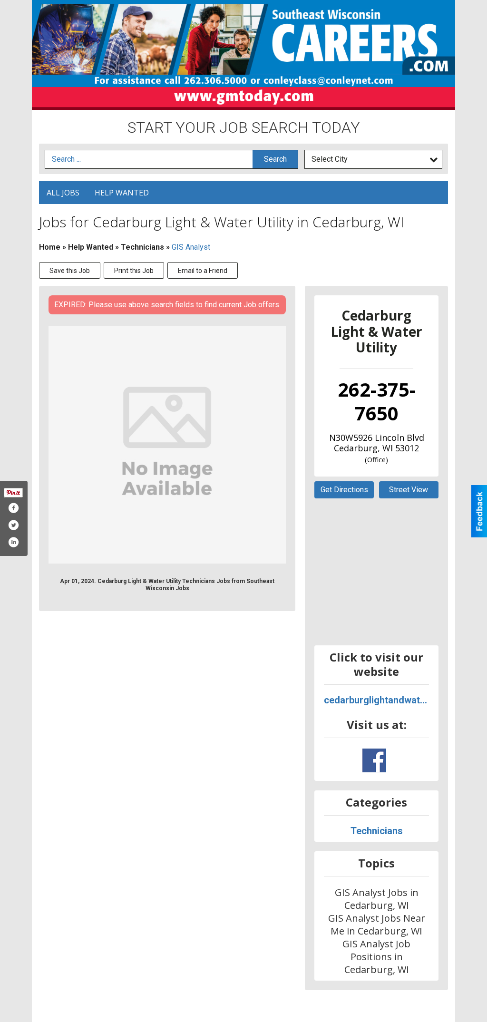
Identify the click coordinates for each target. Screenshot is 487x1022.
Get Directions (344, 489)
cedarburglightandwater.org (376, 700)
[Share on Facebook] (13, 508)
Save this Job (69, 270)
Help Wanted (122, 192)
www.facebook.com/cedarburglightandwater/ (374, 760)
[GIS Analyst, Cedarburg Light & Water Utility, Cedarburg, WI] (167, 445)
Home (49, 247)
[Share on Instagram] (13, 542)
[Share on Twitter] (13, 525)
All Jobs (63, 192)
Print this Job (134, 270)
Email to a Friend (202, 270)
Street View (408, 489)
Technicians (142, 247)
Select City (330, 159)
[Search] (275, 159)
